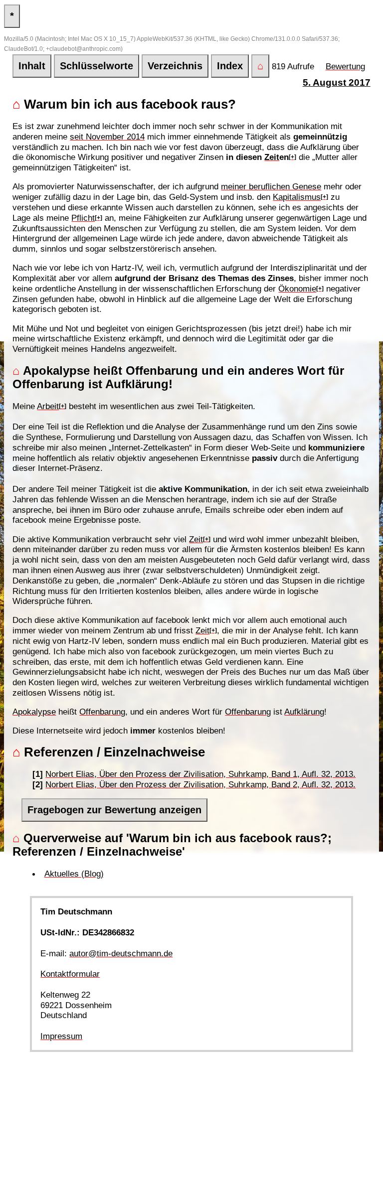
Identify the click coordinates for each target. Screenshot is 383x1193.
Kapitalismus (297, 197)
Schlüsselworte (96, 65)
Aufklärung (304, 712)
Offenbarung (102, 712)
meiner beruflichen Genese (271, 186)
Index (230, 65)
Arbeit (48, 406)
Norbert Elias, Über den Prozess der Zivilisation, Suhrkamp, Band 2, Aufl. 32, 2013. (200, 784)
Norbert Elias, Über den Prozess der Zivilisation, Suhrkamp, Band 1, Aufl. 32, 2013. (200, 774)
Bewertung (345, 66)
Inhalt (31, 65)
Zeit (271, 157)
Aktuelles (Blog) (74, 874)
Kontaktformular (70, 974)
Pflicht (83, 218)
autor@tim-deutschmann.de (121, 953)
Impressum (61, 1036)
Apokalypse (34, 712)
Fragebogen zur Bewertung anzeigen (114, 809)
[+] (292, 156)
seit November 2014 (107, 137)
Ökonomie (297, 289)
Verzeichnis (175, 65)
